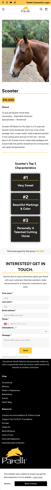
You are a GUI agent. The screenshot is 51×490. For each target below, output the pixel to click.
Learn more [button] (38, 477)
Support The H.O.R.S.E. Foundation (17, 419)
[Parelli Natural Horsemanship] (25, 9)
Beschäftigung (8, 431)
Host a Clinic (7, 435)
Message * (7, 335)
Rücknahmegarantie (11, 439)
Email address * (9, 310)
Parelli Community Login (37, 2)
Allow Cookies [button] (31, 484)
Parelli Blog (7, 402)
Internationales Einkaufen (13, 443)
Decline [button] (7, 484)
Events (5, 398)
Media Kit (6, 427)
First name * (7, 293)
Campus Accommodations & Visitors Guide (21, 415)
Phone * (5, 319)
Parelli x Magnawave (11, 390)
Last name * (7, 302)
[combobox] (25, 331)
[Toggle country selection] (7, 323)
